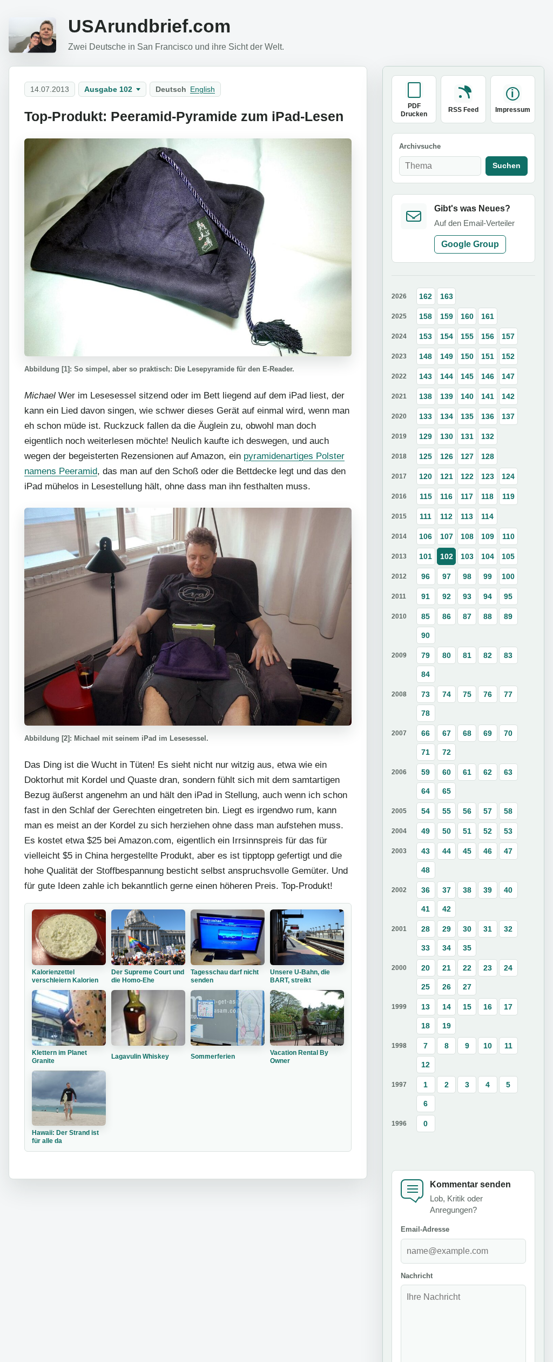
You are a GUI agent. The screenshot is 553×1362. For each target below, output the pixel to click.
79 (425, 655)
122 (467, 476)
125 (425, 456)
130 (446, 436)
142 (508, 396)
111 (425, 516)
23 (487, 968)
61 (467, 772)
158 (425, 316)
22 (467, 968)
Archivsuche (420, 146)
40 (508, 890)
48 (425, 870)
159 (446, 316)
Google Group (470, 244)
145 (467, 376)
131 (467, 436)
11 (508, 1045)
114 (487, 516)
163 (446, 296)
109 (487, 536)
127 (467, 456)
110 (508, 536)
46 (487, 851)
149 (446, 356)
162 (425, 296)
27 (467, 986)
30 (467, 929)
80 (446, 655)
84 (425, 674)
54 (425, 811)
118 (487, 496)
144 (446, 376)
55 (446, 811)
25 (425, 986)
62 (487, 772)
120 (425, 476)
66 (425, 733)
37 (446, 890)
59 (425, 772)
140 (467, 396)
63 (508, 772)
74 (446, 694)
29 (446, 929)
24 (508, 968)
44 (446, 851)
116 (446, 496)
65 (446, 791)
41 (425, 909)
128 (487, 456)
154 (446, 336)
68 (467, 733)
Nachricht (417, 1276)
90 (425, 635)
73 (425, 694)
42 (446, 909)
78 (425, 713)
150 (467, 356)
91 (425, 596)
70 (508, 733)
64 (425, 791)
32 (508, 929)
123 (487, 476)
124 (508, 476)
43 (425, 851)
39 (487, 890)
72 (446, 752)
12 (425, 1064)
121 (446, 476)
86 (446, 616)
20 (425, 968)
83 (508, 655)
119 (508, 496)
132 (487, 436)
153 (425, 336)
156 (487, 336)
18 (425, 1025)
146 (487, 376)
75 (467, 694)
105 (508, 556)
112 (446, 516)
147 (508, 376)
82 (487, 655)
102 (446, 556)
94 (487, 596)
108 (467, 536)
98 (467, 576)
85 (425, 616)
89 (508, 616)
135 (467, 416)
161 (487, 316)
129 (425, 436)
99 (487, 576)
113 (467, 516)
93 (467, 596)
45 (467, 851)
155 (467, 336)
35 (467, 948)
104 (487, 556)
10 (487, 1045)
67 (446, 733)
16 (487, 1006)
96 (425, 576)
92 (446, 596)
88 (487, 616)
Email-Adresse (425, 1229)
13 (425, 1006)
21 (446, 968)
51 (467, 831)
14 (446, 1006)
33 (425, 948)
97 (446, 576)
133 (425, 416)
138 (425, 396)
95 (508, 596)
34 (446, 948)
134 (446, 416)
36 (425, 890)
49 (425, 831)
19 (446, 1025)
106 (425, 536)
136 (487, 416)
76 (487, 694)
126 (446, 456)
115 (426, 496)
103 (467, 556)
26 (446, 986)
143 (425, 376)
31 (487, 929)
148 (425, 356)
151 (487, 356)
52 (487, 831)
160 (467, 316)
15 (467, 1006)
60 (446, 772)
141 (487, 396)
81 (467, 655)
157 (508, 336)
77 (508, 694)
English (202, 89)
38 (467, 890)
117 (467, 496)
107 (446, 536)
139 (446, 396)
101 (425, 556)
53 (508, 831)
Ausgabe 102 (108, 89)
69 (487, 733)
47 (508, 851)
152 (508, 356)
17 (508, 1006)
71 (425, 752)
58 (508, 811)
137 (508, 416)
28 (425, 929)
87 (467, 616)
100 (508, 576)
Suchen (507, 166)
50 (446, 831)
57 (487, 811)
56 (467, 811)
